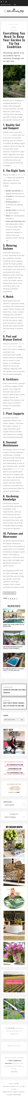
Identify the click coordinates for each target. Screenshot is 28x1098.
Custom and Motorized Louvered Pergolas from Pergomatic (12, 647)
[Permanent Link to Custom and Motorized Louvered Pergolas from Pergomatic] (14, 644)
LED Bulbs (11, 1028)
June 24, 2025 (6, 649)
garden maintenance (9, 593)
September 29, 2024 (8, 627)
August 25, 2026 (7, 672)
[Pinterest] (7, 1)
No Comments (13, 30)
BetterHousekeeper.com (15, 765)
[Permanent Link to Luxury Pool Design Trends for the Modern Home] (14, 622)
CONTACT (22, 1092)
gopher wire (16, 469)
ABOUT (15, 1092)
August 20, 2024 (14, 24)
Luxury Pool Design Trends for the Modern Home (13, 625)
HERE (18, 792)
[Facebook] (4, 1)
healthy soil (7, 135)
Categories (14, 814)
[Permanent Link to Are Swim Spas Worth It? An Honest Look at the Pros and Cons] (14, 667)
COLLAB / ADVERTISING (14, 1094)
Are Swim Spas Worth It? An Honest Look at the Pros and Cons (13, 669)
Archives (7, 802)
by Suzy (13, 27)
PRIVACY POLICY (7, 1092)
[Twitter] (2, 1)
